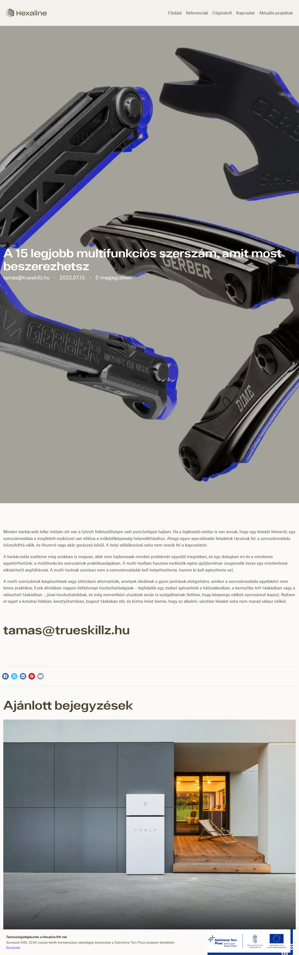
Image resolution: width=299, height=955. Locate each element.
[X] (14, 676)
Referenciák (197, 12)
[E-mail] (40, 676)
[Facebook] (5, 676)
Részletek (13, 948)
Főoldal (175, 12)
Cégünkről (222, 12)
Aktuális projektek (276, 12)
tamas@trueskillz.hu (66, 631)
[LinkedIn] (23, 676)
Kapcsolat (245, 12)
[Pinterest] (31, 676)
